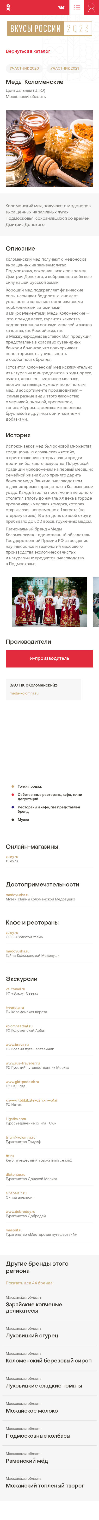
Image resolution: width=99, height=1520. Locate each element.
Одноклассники (8, 5)
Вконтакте (61, 5)
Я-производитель (49, 659)
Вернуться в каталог (28, 52)
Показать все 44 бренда (29, 1283)
